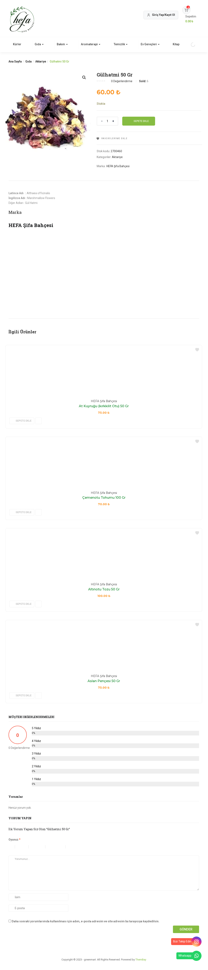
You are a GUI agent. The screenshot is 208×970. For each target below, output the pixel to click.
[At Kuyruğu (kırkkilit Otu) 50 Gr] (46, 347)
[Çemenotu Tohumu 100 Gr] (28, 439)
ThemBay (140, 959)
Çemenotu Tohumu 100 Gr (103, 498)
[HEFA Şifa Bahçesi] (47, 233)
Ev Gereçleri (149, 44)
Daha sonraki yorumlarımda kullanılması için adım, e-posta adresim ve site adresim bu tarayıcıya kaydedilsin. (85, 921)
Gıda (38, 44)
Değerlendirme (121, 81)
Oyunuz (14, 839)
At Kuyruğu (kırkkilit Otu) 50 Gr (104, 406)
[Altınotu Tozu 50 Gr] (28, 530)
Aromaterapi (89, 44)
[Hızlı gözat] (38, 421)
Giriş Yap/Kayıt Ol (163, 14)
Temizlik (119, 44)
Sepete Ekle (141, 121)
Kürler (17, 44)
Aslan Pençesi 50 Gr (104, 681)
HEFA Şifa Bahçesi (118, 166)
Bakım (61, 44)
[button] (190, 19)
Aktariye (40, 61)
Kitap (176, 44)
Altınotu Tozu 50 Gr (104, 589)
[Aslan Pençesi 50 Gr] (24, 622)
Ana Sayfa (15, 61)
